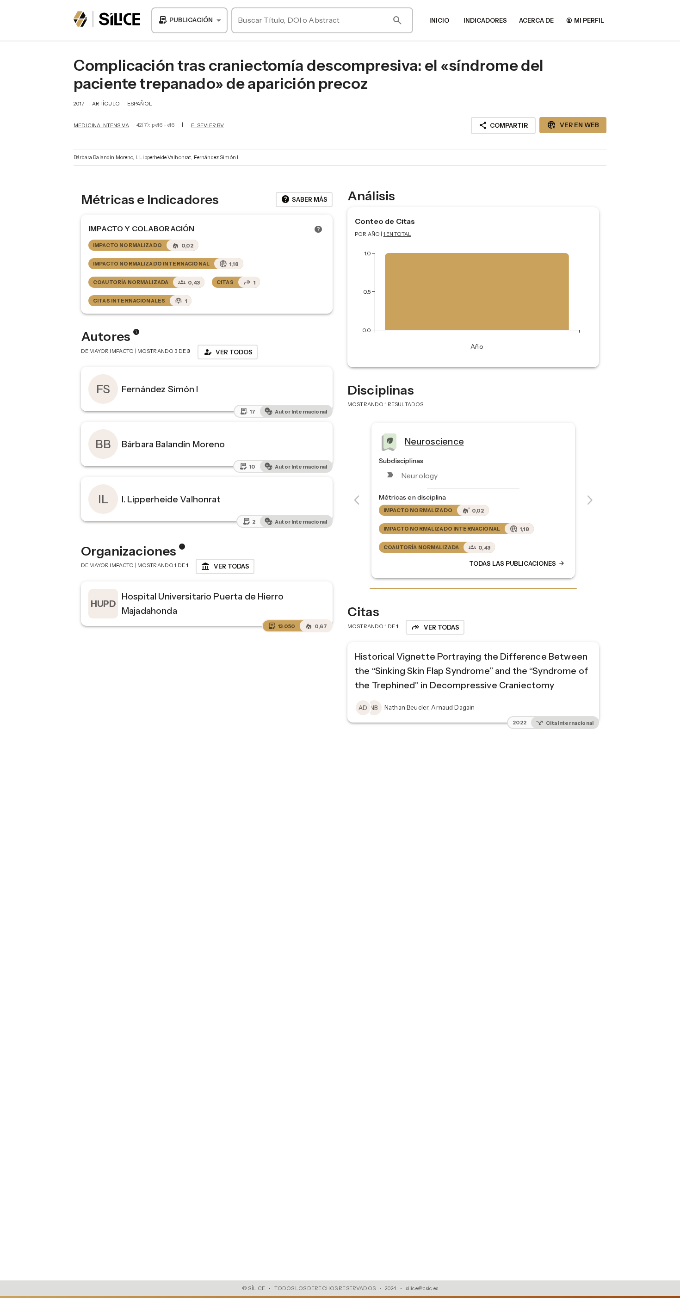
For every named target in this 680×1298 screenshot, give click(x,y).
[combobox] (189, 20)
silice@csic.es (422, 1288)
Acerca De (536, 20)
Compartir (503, 125)
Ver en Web (573, 124)
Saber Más (304, 199)
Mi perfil (585, 20)
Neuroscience (434, 440)
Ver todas (225, 566)
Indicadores (485, 20)
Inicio (439, 20)
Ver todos (228, 352)
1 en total (397, 234)
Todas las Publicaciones (517, 563)
